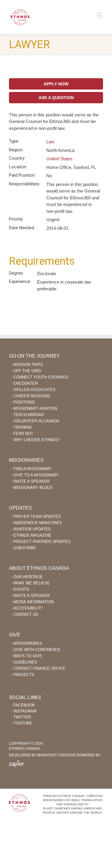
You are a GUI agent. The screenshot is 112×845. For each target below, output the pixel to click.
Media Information (33, 602)
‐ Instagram (23, 711)
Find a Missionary (32, 469)
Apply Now (56, 83)
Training (22, 427)
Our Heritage (28, 577)
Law (50, 141)
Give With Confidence (37, 649)
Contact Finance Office (39, 668)
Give (14, 634)
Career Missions (31, 396)
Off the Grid (27, 371)
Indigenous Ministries (37, 523)
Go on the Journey (34, 355)
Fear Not (23, 433)
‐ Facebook (23, 705)
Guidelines (25, 662)
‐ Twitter (21, 717)
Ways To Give (27, 656)
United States (59, 158)
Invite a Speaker (31, 481)
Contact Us (25, 614)
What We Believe (31, 583)
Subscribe (24, 548)
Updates (20, 507)
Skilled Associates (34, 389)
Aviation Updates (32, 529)
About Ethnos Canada (39, 568)
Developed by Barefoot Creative (42, 755)
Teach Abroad (28, 415)
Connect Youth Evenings (40, 377)
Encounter (25, 383)
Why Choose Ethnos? (36, 440)
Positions (24, 402)
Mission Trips (28, 364)
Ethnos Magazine (32, 535)
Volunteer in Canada (36, 421)
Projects (23, 674)
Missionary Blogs (33, 487)
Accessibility (28, 608)
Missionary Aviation (35, 408)
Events (21, 589)
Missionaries (26, 460)
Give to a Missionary (36, 475)
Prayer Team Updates (37, 516)
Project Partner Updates (41, 541)
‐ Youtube (21, 723)
